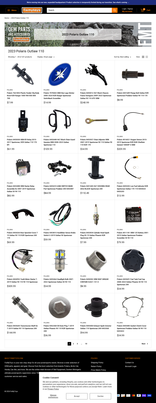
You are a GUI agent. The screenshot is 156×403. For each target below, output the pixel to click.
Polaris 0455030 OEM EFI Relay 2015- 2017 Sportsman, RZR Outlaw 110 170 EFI (22, 142)
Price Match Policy (98, 370)
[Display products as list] (147, 57)
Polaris (10, 90)
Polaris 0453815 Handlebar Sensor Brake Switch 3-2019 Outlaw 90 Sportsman (59, 234)
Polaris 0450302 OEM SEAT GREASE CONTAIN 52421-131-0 (94, 280)
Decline (100, 396)
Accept (77, 396)
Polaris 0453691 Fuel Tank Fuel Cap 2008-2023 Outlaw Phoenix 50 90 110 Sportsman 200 (132, 282)
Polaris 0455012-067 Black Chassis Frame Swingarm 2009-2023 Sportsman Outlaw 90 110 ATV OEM (95, 95)
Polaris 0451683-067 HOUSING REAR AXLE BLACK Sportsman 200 (95, 187)
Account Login (130, 366)
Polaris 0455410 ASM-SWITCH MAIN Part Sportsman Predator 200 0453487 (59, 187)
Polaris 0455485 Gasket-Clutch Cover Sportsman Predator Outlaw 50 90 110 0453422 (131, 328)
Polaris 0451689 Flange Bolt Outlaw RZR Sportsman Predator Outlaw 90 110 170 (133, 94)
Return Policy (96, 366)
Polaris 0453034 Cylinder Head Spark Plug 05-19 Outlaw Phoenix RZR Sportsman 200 (94, 235)
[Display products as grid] (143, 57)
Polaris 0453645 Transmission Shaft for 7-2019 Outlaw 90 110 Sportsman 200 (22, 327)
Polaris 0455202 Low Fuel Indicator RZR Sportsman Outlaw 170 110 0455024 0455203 (132, 188)
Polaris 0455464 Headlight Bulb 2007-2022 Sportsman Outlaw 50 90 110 (59, 280)
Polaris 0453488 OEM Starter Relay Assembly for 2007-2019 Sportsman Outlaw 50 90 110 (21, 188)
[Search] (115, 10)
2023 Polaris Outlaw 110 (20, 18)
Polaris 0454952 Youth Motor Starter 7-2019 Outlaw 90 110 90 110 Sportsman (22, 280)
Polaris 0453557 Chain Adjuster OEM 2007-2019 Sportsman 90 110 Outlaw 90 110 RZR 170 (96, 142)
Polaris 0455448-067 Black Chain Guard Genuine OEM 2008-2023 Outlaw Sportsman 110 (59, 142)
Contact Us (129, 363)
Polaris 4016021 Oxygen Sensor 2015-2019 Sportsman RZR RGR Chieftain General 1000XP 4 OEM (132, 142)
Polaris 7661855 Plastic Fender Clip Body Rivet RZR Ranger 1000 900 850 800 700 (23, 95)
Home (7, 18)
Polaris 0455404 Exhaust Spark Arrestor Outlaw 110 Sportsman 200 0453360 (95, 327)
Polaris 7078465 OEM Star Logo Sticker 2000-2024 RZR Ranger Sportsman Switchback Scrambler (59, 95)
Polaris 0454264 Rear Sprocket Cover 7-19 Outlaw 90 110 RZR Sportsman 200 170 (22, 235)
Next (143, 344)
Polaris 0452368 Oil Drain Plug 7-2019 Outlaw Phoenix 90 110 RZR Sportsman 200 (59, 328)
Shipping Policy (97, 363)
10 (86, 344)
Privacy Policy (53, 389)
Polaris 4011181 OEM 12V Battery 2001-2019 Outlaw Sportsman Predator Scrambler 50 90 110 (133, 235)
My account (127, 11)
